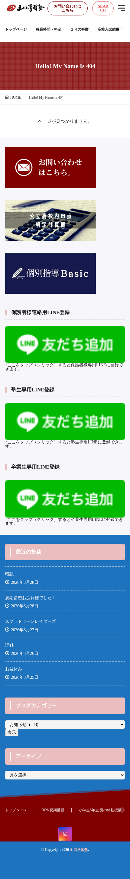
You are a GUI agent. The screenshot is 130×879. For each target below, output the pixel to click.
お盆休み (13, 669)
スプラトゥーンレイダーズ (30, 621)
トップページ (16, 29)
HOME (15, 97)
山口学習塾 (79, 850)
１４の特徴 (79, 29)
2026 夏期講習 (52, 810)
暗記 (9, 574)
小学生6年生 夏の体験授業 (100, 810)
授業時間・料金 (48, 29)
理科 (9, 645)
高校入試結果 (108, 29)
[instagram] (65, 834)
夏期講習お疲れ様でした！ (30, 598)
